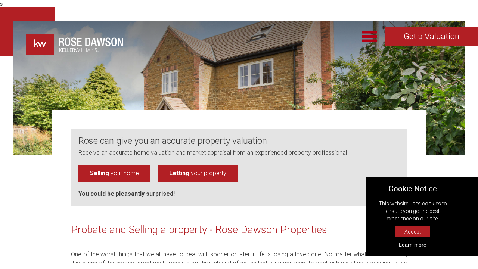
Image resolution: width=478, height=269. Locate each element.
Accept (412, 232)
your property (197, 173)
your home (114, 173)
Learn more (412, 245)
